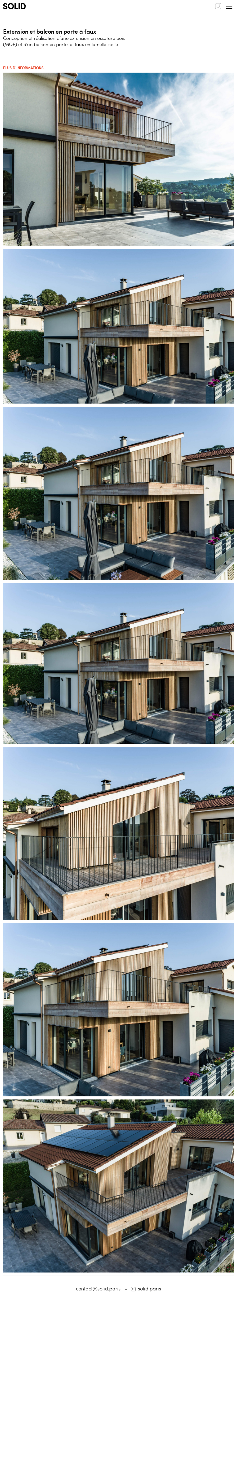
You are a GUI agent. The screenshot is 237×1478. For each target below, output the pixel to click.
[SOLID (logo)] (14, 6)
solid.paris (149, 1288)
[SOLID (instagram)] (218, 6)
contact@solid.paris (98, 1288)
